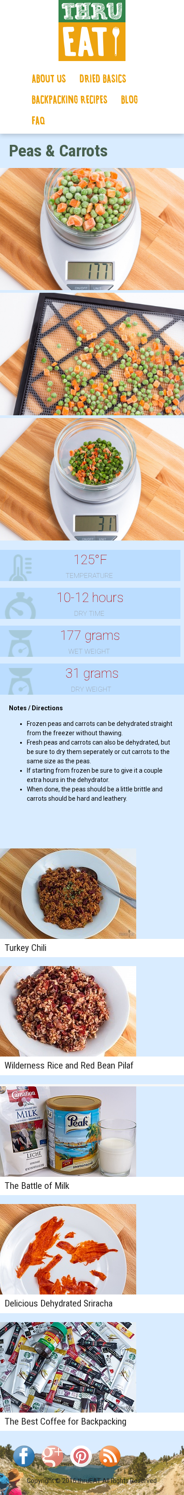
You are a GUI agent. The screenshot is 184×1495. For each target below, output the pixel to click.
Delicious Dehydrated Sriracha (58, 1303)
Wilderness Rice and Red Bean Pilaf (69, 1065)
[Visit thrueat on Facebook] (23, 1469)
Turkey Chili (25, 947)
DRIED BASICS (102, 79)
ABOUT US (49, 79)
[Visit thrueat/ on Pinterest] (81, 1469)
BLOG (129, 100)
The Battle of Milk (36, 1185)
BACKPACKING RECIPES (70, 100)
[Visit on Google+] (52, 1469)
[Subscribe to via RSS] (109, 1469)
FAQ (39, 121)
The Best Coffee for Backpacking (65, 1421)
